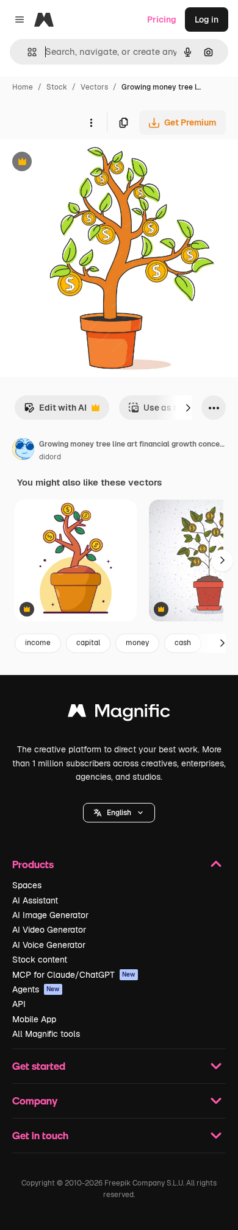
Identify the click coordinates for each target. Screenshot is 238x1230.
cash (183, 643)
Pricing (161, 19)
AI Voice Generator (48, 944)
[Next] (188, 407)
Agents (36, 989)
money (137, 643)
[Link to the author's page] (23, 451)
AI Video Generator (49, 929)
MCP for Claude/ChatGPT (73, 974)
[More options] (91, 122)
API (19, 1003)
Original (78, 163)
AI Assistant (35, 900)
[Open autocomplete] (27, 52)
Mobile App (34, 1019)
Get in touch (40, 1135)
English (119, 813)
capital (88, 643)
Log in (206, 19)
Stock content (39, 959)
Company (34, 1100)
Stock (56, 87)
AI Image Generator (50, 915)
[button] (119, 812)
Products (33, 864)
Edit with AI (55, 411)
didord (50, 457)
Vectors (94, 87)
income (38, 643)
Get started (38, 1065)
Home (22, 87)
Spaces (26, 885)
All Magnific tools (46, 1033)
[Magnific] (119, 713)
